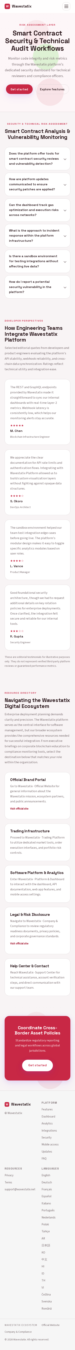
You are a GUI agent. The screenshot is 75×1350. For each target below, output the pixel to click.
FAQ (44, 1158)
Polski (45, 1224)
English (46, 1175)
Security (47, 1137)
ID (43, 1273)
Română (47, 1308)
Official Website (51, 1325)
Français (47, 1189)
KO (43, 1252)
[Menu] (66, 6)
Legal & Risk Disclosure (30, 914)
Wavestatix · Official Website (36, 786)
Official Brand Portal (28, 779)
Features (47, 1109)
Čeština (46, 1294)
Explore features (52, 89)
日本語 (46, 1245)
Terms (8, 1182)
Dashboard (48, 1116)
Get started (19, 89)
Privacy (9, 1175)
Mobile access (50, 1144)
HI (43, 1266)
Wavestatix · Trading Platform (45, 837)
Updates (47, 1151)
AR (43, 1238)
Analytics (47, 1123)
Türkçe (46, 1231)
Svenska (47, 1301)
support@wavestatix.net (20, 1189)
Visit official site (19, 809)
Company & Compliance (18, 1332)
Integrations (49, 1130)
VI (43, 1287)
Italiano (46, 1203)
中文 (44, 1259)
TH (43, 1280)
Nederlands (49, 1217)
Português (48, 1210)
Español (46, 1196)
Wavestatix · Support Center (37, 972)
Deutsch (47, 1182)
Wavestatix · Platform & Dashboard (41, 879)
